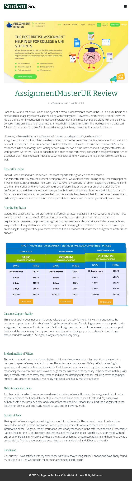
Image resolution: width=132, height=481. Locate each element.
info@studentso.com (58, 102)
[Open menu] (125, 6)
